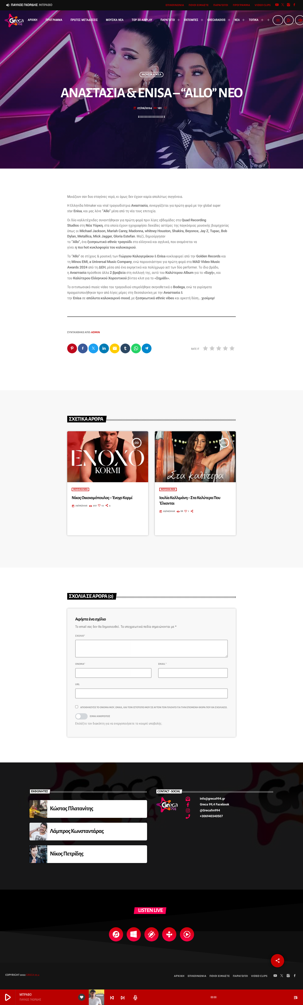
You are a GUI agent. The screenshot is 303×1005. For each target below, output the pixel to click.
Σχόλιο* (80, 636)
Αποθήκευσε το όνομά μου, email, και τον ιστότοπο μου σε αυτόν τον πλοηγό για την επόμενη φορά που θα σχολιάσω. (154, 707)
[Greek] (267, 20)
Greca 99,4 (32, 975)
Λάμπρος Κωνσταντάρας (77, 831)
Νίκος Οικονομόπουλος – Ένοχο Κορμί (102, 498)
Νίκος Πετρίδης (66, 854)
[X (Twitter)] (283, 5)
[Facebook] (294, 5)
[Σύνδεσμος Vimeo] (14, 20)
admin (95, 332)
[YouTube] (277, 5)
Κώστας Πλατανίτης (71, 809)
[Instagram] (288, 5)
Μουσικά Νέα (151, 74)
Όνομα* (80, 664)
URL (77, 684)
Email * (162, 664)
